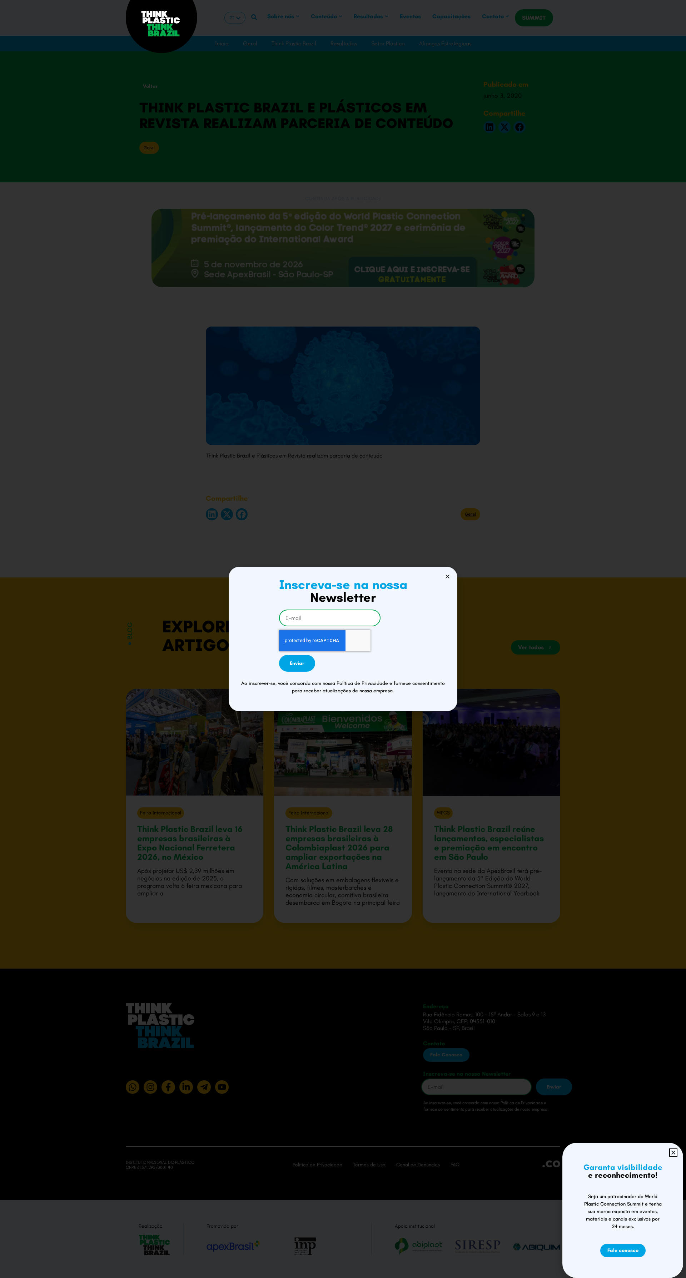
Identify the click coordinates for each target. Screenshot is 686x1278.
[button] (447, 576)
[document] (343, 639)
